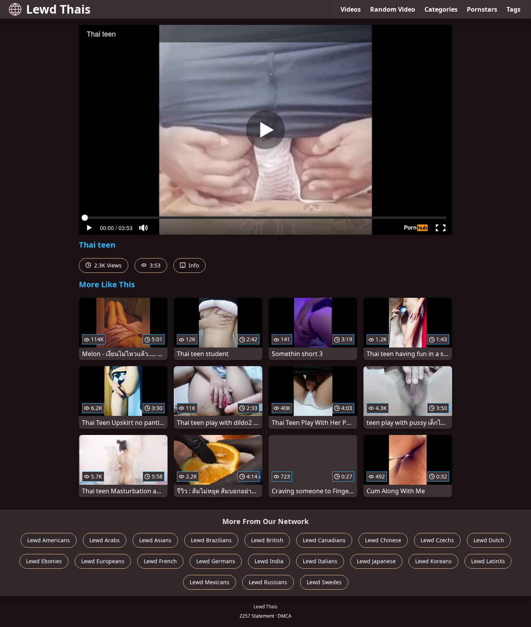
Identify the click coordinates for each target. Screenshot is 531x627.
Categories (441, 9)
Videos (351, 9)
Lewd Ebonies (44, 561)
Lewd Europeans (102, 561)
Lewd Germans (215, 561)
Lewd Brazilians (211, 540)
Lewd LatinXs (488, 561)
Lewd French (160, 561)
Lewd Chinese (383, 540)
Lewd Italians (320, 561)
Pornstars (482, 9)
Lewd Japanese (376, 561)
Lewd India (269, 561)
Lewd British (267, 540)
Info (193, 265)
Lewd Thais (58, 9)
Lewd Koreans (433, 561)
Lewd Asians (155, 540)
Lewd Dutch (488, 540)
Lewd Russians (268, 582)
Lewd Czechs (437, 540)
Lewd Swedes (324, 582)
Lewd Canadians (324, 540)
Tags (514, 9)
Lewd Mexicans (209, 582)
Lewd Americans (48, 540)
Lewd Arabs (104, 540)
